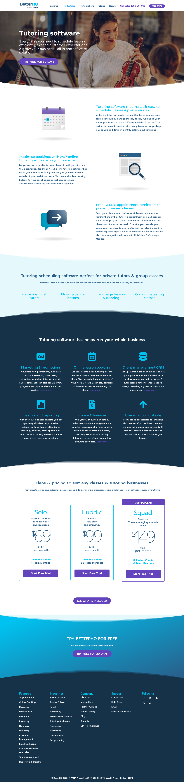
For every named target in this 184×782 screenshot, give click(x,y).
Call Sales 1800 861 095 (132, 6)
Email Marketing (27, 743)
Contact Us (117, 697)
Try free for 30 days (38, 62)
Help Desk (116, 702)
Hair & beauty (57, 697)
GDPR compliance (90, 725)
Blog (83, 716)
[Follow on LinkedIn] (156, 698)
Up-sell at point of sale (143, 415)
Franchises (55, 726)
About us (86, 697)
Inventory (24, 721)
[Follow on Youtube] (150, 703)
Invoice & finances (92, 415)
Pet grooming (57, 740)
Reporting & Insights (30, 761)
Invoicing (24, 730)
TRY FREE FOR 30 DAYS (92, 654)
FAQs (114, 706)
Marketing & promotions (41, 367)
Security (85, 721)
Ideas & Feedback (121, 711)
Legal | (109, 778)
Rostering (24, 707)
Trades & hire (57, 702)
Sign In (112, 6)
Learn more (45, 390)
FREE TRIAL (157, 6)
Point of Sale (25, 711)
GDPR (130, 778)
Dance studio (57, 735)
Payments (24, 716)
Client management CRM (143, 367)
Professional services (61, 716)
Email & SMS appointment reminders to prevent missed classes (128, 206)
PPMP (73, 778)
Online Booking (27, 702)
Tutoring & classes (60, 721)
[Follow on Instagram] (150, 698)
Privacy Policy (119, 778)
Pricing (101, 6)
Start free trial (41, 573)
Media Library (88, 711)
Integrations (87, 6)
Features (53, 6)
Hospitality (55, 711)
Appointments (26, 697)
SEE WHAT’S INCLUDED (92, 601)
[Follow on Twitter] (144, 703)
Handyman (55, 730)
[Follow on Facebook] (144, 698)
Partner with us (89, 706)
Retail (53, 707)
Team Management (29, 757)
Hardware (24, 726)
